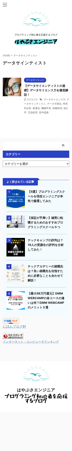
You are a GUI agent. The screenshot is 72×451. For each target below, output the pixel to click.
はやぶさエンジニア (36, 42)
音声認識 (44, 112)
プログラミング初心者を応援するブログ (36, 398)
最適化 (36, 108)
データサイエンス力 (54, 99)
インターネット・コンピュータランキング (31, 341)
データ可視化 (54, 103)
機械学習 (46, 108)
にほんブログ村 (14, 326)
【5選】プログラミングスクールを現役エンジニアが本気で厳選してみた (46, 196)
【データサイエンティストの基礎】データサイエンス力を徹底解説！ (46, 90)
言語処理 (32, 112)
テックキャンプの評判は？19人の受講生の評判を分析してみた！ (46, 244)
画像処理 (57, 108)
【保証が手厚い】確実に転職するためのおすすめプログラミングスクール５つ (45, 222)
